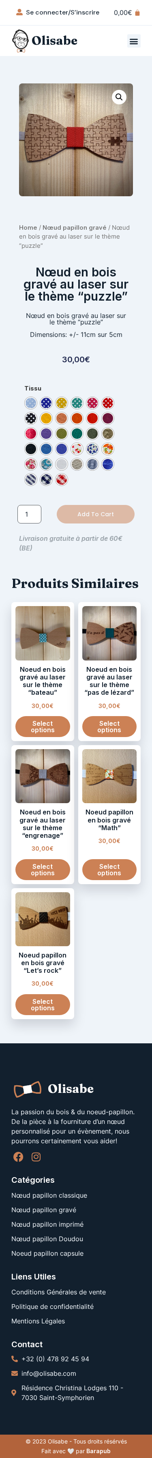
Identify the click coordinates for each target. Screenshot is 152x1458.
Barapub (98, 1451)
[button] (134, 41)
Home (28, 227)
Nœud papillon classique (49, 1195)
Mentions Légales (38, 1321)
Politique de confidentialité (52, 1306)
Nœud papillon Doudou (47, 1239)
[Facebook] (18, 1157)
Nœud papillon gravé (75, 227)
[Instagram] (36, 1157)
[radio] (31, 403)
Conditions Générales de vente (58, 1292)
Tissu (32, 388)
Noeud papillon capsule (47, 1253)
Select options (43, 726)
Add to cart (95, 514)
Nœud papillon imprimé (47, 1224)
